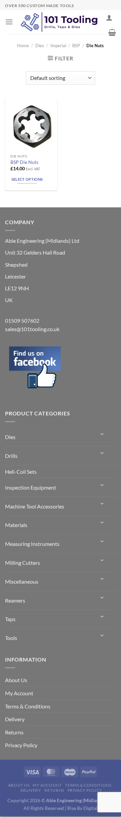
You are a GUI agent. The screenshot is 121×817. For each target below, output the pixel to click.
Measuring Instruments (32, 544)
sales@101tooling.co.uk (32, 329)
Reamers (15, 600)
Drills (11, 456)
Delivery (15, 719)
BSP (76, 45)
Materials (16, 525)
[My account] (109, 17)
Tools (11, 638)
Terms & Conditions (27, 706)
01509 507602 (22, 320)
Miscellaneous (21, 581)
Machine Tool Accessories (34, 506)
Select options (27, 179)
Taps (10, 619)
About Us (16, 680)
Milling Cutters (22, 562)
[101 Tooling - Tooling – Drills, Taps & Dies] (59, 22)
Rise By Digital (82, 808)
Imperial (58, 45)
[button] (9, 21)
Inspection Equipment (30, 487)
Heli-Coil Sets (21, 471)
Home (23, 45)
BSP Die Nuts (24, 162)
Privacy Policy (21, 745)
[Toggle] (102, 434)
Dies (39, 45)
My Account (19, 693)
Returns (14, 732)
